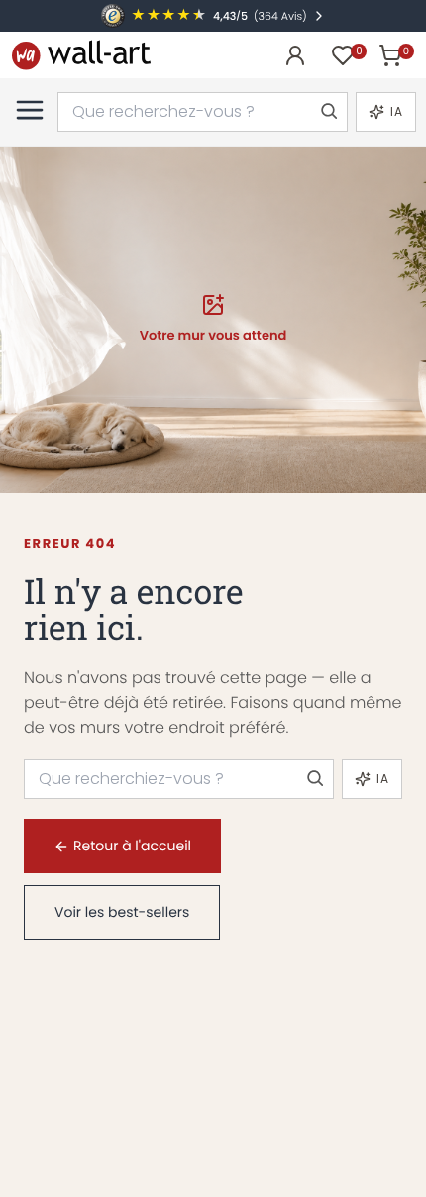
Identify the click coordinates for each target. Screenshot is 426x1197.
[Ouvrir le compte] (295, 55)
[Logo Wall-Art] (81, 55)
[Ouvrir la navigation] (30, 110)
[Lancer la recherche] (328, 112)
